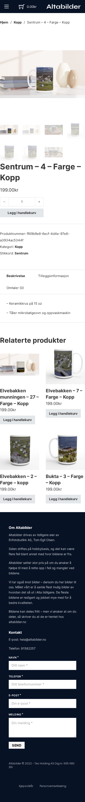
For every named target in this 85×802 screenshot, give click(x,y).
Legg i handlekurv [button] (17, 420)
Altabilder (63, 6)
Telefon (15, 676)
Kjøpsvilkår (26, 786)
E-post (14, 695)
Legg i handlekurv (22, 213)
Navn (13, 657)
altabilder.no (17, 622)
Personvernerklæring (53, 786)
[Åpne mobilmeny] (6, 6)
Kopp (18, 22)
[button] (79, 37)
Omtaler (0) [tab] (15, 288)
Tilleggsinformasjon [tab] (53, 276)
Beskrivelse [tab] (16, 276)
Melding (15, 714)
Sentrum (21, 253)
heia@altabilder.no (33, 639)
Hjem (4, 22)
